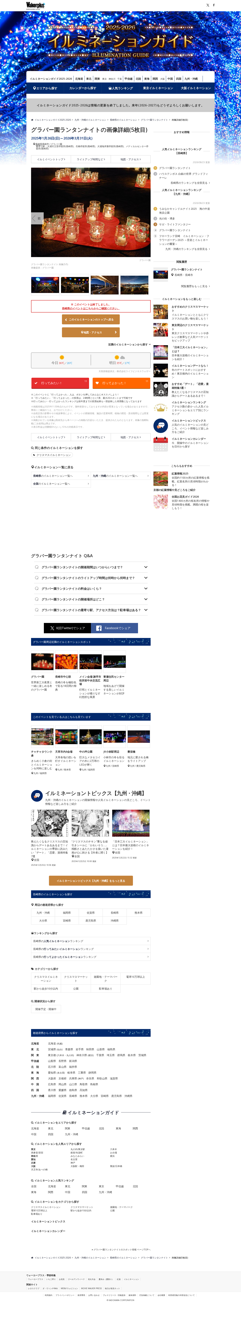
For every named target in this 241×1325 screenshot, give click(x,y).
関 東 (35, 1055)
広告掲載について (146, 1295)
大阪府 (52, 1078)
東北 (89, 78)
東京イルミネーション (158, 88)
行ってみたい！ (64, 382)
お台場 (113, 1152)
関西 (155, 78)
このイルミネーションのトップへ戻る (91, 319)
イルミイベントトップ (50, 159)
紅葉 (119, 1279)
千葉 (119, 78)
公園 (76, 988)
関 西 (35, 1078)
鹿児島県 (90, 920)
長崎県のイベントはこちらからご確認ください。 (91, 308)
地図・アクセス (129, 159)
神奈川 (112, 78)
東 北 (35, 1049)
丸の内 (69, 1055)
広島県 (52, 1084)
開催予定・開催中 (45, 1009)
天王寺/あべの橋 (39, 1169)
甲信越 (129, 78)
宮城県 (52, 1049)
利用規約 (48, 1295)
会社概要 (161, 1295)
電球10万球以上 (135, 976)
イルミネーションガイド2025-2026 (51, 78)
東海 (146, 78)
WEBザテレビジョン (69, 1288)
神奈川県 (81, 1055)
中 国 (35, 1084)
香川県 (52, 1090)
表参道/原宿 (37, 1152)
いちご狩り (51, 1279)
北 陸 (35, 1066)
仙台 (59, 1049)
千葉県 (100, 1055)
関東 (97, 78)
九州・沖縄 (191, 78)
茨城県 (142, 1055)
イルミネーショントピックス (48, 1221)
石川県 (52, 1066)
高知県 (84, 1090)
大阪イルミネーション (196, 88)
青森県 (69, 1049)
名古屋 (60, 1072)
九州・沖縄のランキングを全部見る (186, 249)
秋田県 (90, 1049)
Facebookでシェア (117, 628)
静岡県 (92, 1072)
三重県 (82, 1072)
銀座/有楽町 (77, 1152)
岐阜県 (71, 1072)
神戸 (81, 1078)
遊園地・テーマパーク (105, 978)
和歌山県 (102, 1078)
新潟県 (73, 1061)
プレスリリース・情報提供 (114, 1295)
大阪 (162, 78)
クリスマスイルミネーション (53, 455)
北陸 (138, 78)
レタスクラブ (33, 1288)
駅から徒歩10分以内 (46, 988)
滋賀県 (114, 1078)
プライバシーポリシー (65, 1295)
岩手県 (80, 1049)
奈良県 (90, 1078)
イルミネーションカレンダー (48, 1231)
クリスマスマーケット (76, 978)
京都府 (62, 1078)
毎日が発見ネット (112, 1288)
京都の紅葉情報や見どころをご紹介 (174, 490)
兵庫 (33, 1162)
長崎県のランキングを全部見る (189, 183)
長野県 (62, 1061)
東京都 (52, 1055)
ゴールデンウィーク (76, 1279)
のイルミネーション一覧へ (53, 475)
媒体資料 (132, 1295)
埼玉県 (111, 1055)
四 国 (35, 1090)
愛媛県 (62, 1090)
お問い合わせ (94, 1295)
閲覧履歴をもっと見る (194, 286)
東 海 (35, 1072)
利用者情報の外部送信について (181, 1295)
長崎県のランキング (58, 941)
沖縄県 (115, 920)
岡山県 (62, 1084)
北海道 (79, 78)
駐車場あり (105, 988)
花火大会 (91, 1279)
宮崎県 (67, 920)
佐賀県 (91, 912)
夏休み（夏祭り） (106, 1279)
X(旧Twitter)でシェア (70, 628)
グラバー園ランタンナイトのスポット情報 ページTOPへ (122, 1249)
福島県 (111, 1049)
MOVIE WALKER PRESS (91, 1288)
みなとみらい (77, 1156)
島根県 (94, 1084)
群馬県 (121, 1055)
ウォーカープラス (35, 1279)
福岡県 (67, 912)
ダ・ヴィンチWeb (50, 1288)
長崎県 (38, 144)
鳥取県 (84, 1084)
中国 (170, 78)
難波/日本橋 (116, 1166)
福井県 (73, 1066)
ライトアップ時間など (90, 159)
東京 (104, 78)
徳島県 (73, 1090)
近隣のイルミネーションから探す (128, 344)
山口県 (73, 1084)
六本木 (60, 1055)
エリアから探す (46, 88)
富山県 (62, 1066)
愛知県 (52, 1072)
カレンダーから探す (82, 88)
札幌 (59, 1043)
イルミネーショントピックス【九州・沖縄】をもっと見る (91, 880)
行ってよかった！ (125, 382)
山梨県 (52, 1061)
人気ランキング (122, 88)
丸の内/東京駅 (78, 1149)
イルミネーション (131, 1279)
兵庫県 (73, 1078)
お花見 (62, 1279)
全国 (33, 1186)
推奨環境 (81, 1295)
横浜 (90, 1055)
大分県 (43, 920)
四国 (178, 78)
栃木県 (132, 1055)
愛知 (33, 1159)
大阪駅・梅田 (77, 1166)
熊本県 (139, 912)
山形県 (101, 1049)
